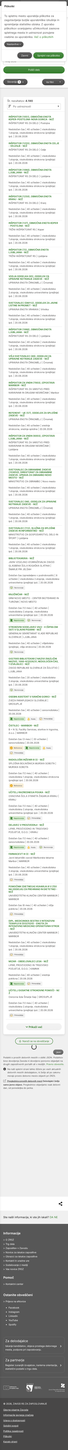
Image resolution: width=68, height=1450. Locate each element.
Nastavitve (13, 44)
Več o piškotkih (43, 37)
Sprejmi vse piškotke (48, 55)
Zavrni (24, 55)
